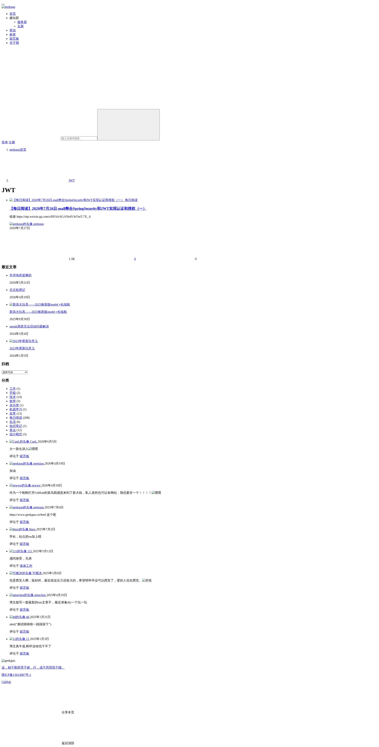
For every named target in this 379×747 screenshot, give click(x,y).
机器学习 (15, 409)
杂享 (12, 413)
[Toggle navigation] (3, 4)
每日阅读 (131, 200)
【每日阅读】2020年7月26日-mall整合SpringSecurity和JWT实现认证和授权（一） (78, 208)
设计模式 (15, 434)
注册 (12, 142)
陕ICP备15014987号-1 (16, 674)
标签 (12, 34)
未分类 (14, 405)
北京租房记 (17, 290)
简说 (12, 30)
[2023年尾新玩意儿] (23, 341)
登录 (5, 142)
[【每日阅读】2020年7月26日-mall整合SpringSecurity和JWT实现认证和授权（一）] (67, 200)
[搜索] (128, 124)
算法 (12, 430)
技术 (12, 397)
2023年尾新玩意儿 (22, 348)
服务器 (22, 22)
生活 (12, 421)
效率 (12, 401)
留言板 (14, 38)
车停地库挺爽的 (20, 275)
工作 (12, 388)
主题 (20, 26)
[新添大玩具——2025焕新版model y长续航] (39, 304)
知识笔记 (15, 426)
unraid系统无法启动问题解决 (29, 326)
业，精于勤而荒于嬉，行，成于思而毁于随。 (33, 667)
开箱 (12, 392)
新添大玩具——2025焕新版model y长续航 (38, 311)
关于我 (14, 42)
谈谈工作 (26, 565)
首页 (12, 13)
